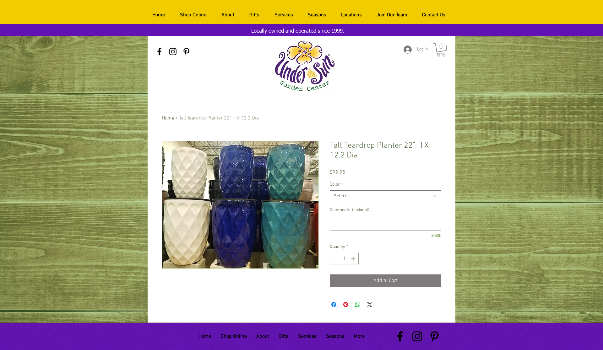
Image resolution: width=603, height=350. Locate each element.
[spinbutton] (344, 258)
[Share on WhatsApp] (357, 304)
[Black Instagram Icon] (173, 51)
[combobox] (385, 196)
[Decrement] (335, 258)
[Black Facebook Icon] (159, 51)
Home (168, 118)
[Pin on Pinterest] (346, 304)
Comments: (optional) (349, 210)
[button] (441, 49)
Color (336, 184)
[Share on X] (369, 304)
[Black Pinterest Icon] (186, 51)
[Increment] (354, 258)
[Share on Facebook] (334, 304)
